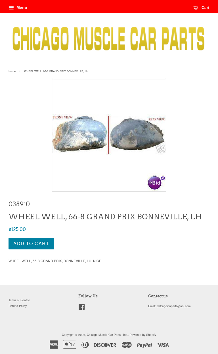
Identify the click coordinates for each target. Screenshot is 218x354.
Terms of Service (19, 300)
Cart (204, 7)
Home (12, 71)
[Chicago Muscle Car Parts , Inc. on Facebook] (81, 308)
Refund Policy (18, 306)
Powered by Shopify (143, 334)
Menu (21, 7)
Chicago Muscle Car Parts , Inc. (107, 334)
